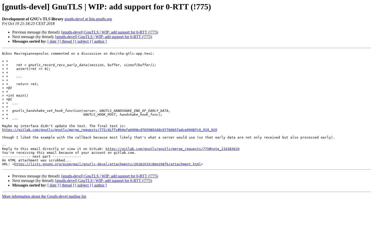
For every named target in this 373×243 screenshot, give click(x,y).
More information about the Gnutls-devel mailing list (44, 196)
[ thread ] (67, 41)
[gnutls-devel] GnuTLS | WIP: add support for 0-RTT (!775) (109, 32)
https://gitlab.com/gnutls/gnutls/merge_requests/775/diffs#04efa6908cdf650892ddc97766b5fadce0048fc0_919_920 (109, 130)
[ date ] (53, 41)
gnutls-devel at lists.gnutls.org (88, 19)
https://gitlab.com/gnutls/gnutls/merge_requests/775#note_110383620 (173, 149)
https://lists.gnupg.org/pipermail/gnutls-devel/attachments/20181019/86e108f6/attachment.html (107, 164)
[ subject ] (83, 41)
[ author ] (99, 41)
